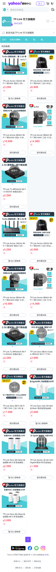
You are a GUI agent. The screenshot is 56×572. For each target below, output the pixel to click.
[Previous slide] (3, 62)
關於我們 (27, 561)
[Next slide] (25, 62)
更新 (46, 554)
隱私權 (28, 567)
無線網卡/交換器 (28, 39)
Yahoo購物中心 (19, 3)
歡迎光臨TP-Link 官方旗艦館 (20, 32)
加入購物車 (16, 98)
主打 (4, 39)
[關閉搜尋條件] (8, 9)
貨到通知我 (41, 98)
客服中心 (17, 561)
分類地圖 (37, 567)
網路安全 (18, 567)
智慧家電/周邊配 (36, 39)
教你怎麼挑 (44, 39)
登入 (40, 3)
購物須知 (37, 561)
